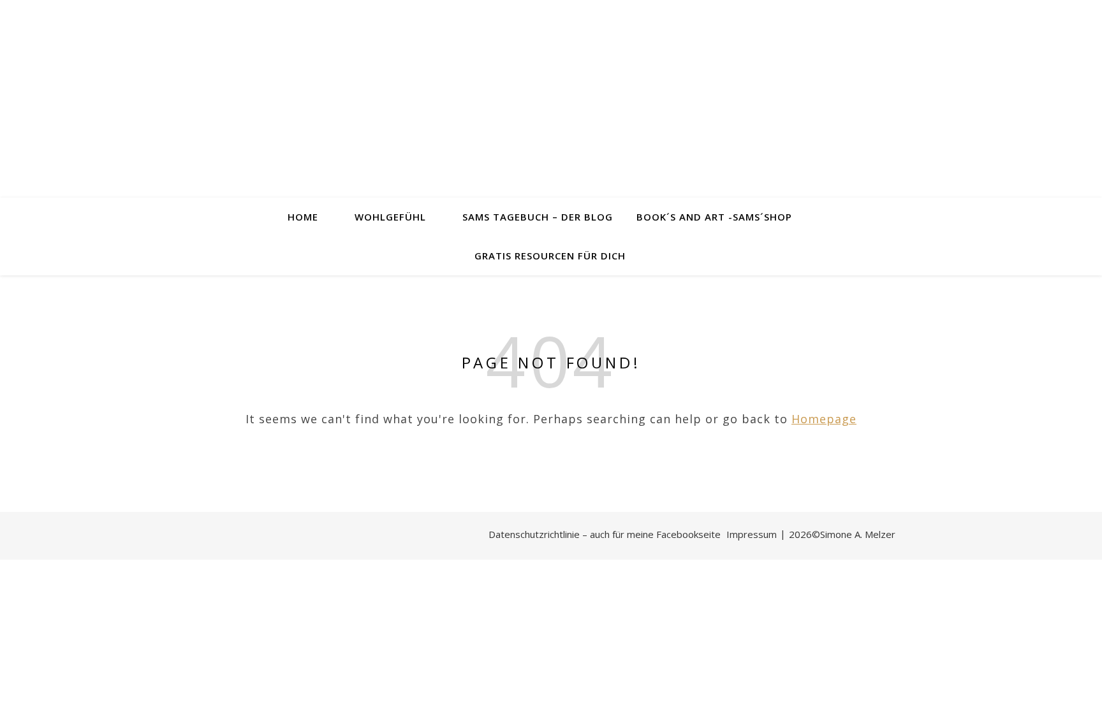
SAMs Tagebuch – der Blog (537, 216)
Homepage (823, 418)
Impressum (751, 534)
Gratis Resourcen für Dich (550, 255)
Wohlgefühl (390, 216)
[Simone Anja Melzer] (551, 99)
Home (303, 216)
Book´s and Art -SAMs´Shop (714, 216)
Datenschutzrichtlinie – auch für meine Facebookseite (605, 534)
